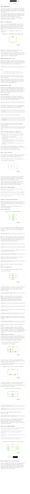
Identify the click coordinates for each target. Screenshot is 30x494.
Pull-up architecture (11, 149)
